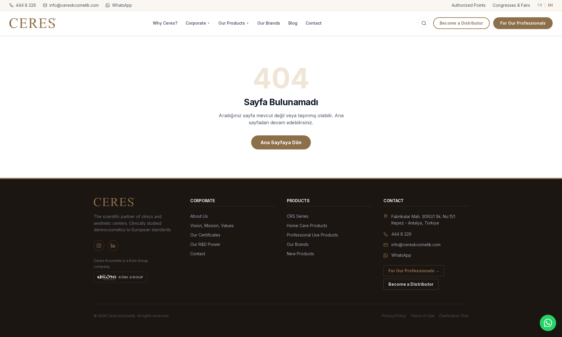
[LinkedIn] (113, 245)
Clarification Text (453, 316)
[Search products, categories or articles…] (424, 23)
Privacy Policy (394, 316)
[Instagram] (99, 245)
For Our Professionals (523, 23)
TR (539, 5)
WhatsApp (122, 5)
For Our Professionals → (413, 270)
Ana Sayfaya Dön (281, 142)
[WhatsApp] (548, 323)
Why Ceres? (165, 23)
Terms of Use (422, 316)
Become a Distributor (461, 23)
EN (550, 5)
